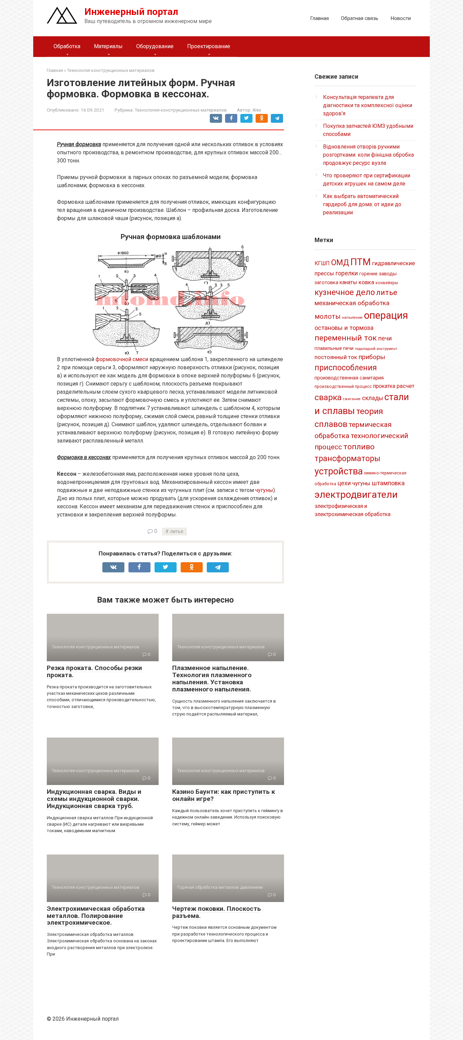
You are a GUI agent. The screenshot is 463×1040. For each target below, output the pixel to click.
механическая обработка (352, 303)
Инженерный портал (131, 11)
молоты (328, 316)
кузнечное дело (345, 292)
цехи (344, 483)
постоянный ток (336, 357)
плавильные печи (334, 348)
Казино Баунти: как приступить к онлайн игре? (223, 795)
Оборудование (155, 46)
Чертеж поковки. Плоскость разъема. (216, 912)
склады (372, 398)
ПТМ (360, 262)
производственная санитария (349, 378)
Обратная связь (359, 18)
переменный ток (346, 337)
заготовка (326, 282)
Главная (319, 18)
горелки (347, 273)
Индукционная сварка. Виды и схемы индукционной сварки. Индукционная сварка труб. (94, 799)
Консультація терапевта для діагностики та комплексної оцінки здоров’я (367, 105)
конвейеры (387, 282)
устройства (339, 471)
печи (385, 338)
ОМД (340, 262)
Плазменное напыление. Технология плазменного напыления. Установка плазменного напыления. (211, 678)
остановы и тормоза (344, 327)
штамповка (388, 483)
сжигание (352, 399)
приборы (372, 357)
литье (176, 531)
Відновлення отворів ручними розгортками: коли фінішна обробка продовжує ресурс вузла (368, 154)
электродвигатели (356, 494)
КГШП (322, 263)
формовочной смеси (122, 359)
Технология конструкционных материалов (181, 110)
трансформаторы (347, 458)
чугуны (264, 490)
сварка (328, 397)
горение (368, 273)
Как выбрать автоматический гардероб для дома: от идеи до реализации (362, 204)
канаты (348, 282)
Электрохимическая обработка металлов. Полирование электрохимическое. (96, 916)
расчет (406, 385)
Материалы (108, 46)
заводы (388, 274)
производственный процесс (343, 386)
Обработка (67, 46)
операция (386, 315)
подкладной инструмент (376, 349)
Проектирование (208, 46)
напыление (352, 317)
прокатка (384, 386)
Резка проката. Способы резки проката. (94, 671)
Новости (400, 18)
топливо (359, 446)
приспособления (346, 367)
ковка (366, 282)
